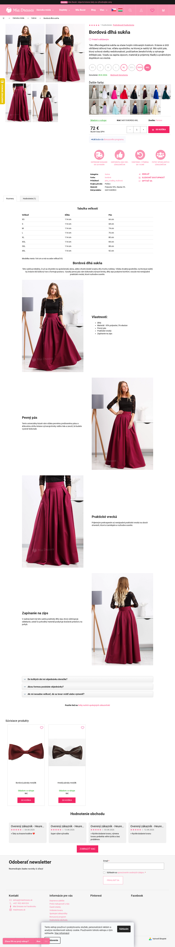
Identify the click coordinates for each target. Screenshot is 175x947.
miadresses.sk (19, 910)
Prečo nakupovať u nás (59, 904)
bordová (108, 177)
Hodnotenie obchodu (87, 814)
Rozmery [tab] (10, 198)
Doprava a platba (57, 901)
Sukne (107, 174)
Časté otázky (55, 907)
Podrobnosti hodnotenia (123, 25)
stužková (119, 181)
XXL (132, 67)
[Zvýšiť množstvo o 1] (143, 129)
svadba (112, 181)
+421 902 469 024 (21, 903)
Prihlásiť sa (113, 880)
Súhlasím (124, 929)
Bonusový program (58, 917)
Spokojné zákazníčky (58, 913)
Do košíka (161, 129)
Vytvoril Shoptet (159, 939)
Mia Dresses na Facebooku (24, 906)
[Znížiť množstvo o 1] (130, 129)
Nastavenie (52, 940)
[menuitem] (45, 10)
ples (106, 181)
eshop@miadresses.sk (22, 900)
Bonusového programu (114, 139)
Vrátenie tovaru (56, 910)
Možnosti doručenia (119, 75)
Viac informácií (62, 933)
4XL (148, 67)
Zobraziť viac (87, 849)
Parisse (159, 120)
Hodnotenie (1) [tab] (29, 198)
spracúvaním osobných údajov (131, 872)
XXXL (140, 67)
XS (92, 67)
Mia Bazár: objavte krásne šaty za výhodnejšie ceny (86, 2)
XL (124, 67)
